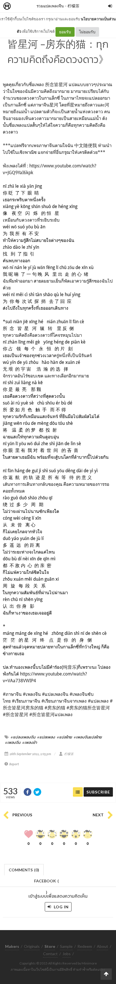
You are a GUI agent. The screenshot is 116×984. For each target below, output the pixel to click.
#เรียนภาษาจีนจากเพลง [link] (64, 701)
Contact (50, 953)
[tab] (24, 869)
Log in (61, 906)
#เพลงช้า (29, 742)
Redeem (84, 946)
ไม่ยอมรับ (87, 31)
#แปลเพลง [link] (98, 701)
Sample (66, 946)
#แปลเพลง (46, 737)
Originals (32, 946)
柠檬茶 (73, 5)
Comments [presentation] (24, 869)
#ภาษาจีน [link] (12, 694)
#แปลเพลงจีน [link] (55, 694)
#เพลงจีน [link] (32, 694)
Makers (19, 6)
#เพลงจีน (12, 742)
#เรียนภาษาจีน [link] (26, 701)
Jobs (67, 953)
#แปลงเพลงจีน (23, 737)
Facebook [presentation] (46, 882)
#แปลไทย (64, 737)
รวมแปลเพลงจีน (50, 5)
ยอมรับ (65, 31)
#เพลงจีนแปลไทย (88, 737)
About (102, 946)
